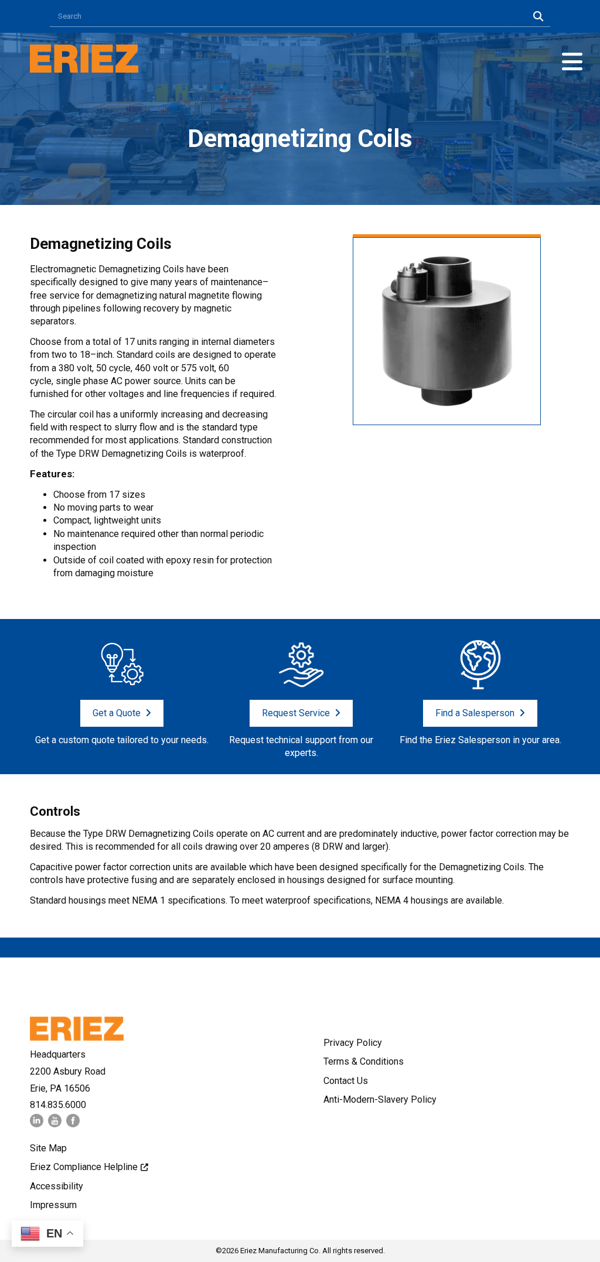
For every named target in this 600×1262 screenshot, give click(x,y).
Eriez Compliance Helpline (84, 1166)
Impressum (53, 1204)
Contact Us (345, 1080)
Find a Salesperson (474, 713)
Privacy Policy (352, 1042)
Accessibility (56, 1186)
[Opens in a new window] (36, 1124)
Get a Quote (117, 713)
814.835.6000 (58, 1104)
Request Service (296, 713)
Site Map (48, 1148)
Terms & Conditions (363, 1061)
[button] (572, 62)
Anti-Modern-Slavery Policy (380, 1099)
